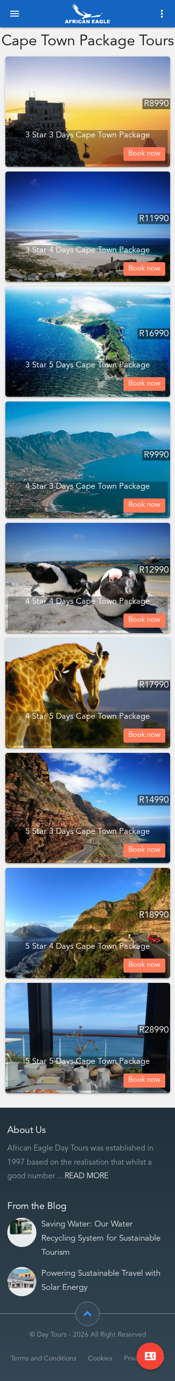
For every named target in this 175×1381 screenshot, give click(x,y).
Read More (86, 1176)
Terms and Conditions (43, 1359)
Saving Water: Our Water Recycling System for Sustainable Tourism (100, 1238)
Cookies (100, 1359)
